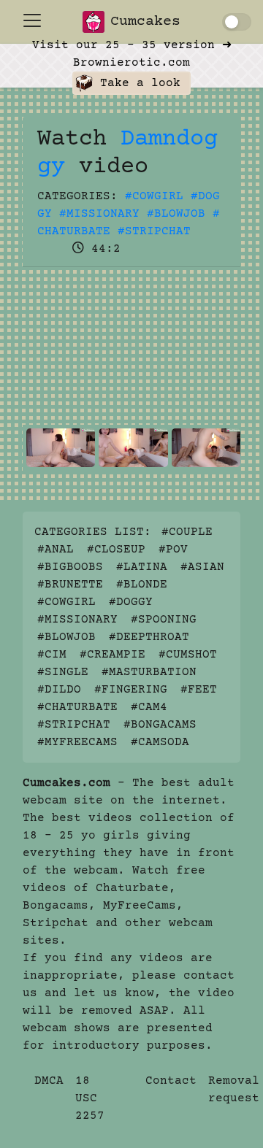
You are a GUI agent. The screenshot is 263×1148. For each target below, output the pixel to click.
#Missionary (99, 213)
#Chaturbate (77, 707)
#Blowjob (176, 213)
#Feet (198, 689)
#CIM (51, 654)
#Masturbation (149, 672)
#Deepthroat (149, 637)
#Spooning (164, 619)
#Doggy (131, 602)
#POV (173, 549)
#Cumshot (188, 654)
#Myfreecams (77, 742)
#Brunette (70, 584)
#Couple (187, 532)
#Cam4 (149, 707)
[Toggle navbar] (32, 20)
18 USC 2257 (89, 1098)
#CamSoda (160, 742)
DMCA (49, 1080)
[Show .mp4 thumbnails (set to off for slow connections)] (236, 22)
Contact (171, 1080)
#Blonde (141, 584)
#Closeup (116, 549)
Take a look (136, 83)
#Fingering (130, 689)
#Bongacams (160, 724)
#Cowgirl (154, 196)
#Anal (55, 549)
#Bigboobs (70, 567)
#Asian (202, 567)
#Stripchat (154, 231)
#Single (62, 672)
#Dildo (59, 689)
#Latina (141, 567)
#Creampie (112, 654)
